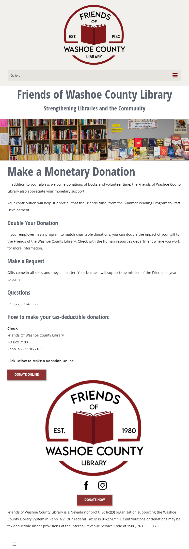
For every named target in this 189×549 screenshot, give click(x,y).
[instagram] (102, 485)
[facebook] (86, 485)
